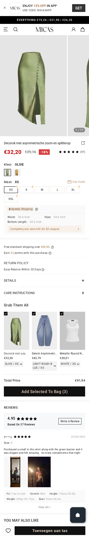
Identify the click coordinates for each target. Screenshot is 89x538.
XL (73, 189)
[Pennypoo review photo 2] (39, 472)
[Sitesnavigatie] (6, 29)
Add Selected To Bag (44, 391)
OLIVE (7, 172)
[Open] (78, 515)
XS (11, 189)
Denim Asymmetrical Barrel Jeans (54, 353)
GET (78, 8)
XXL (11, 199)
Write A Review (69, 421)
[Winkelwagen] (82, 29)
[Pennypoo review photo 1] (15, 472)
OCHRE (17, 172)
